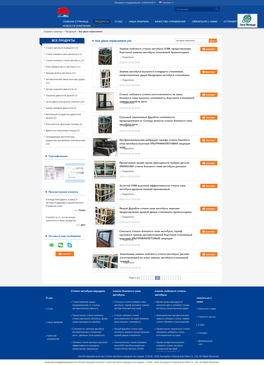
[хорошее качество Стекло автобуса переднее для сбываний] (54, 172)
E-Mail (201, 325)
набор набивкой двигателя (59, 108)
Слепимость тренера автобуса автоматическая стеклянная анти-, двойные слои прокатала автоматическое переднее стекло (89, 333)
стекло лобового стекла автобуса (63, 60)
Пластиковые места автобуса (61, 67)
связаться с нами (204, 21)
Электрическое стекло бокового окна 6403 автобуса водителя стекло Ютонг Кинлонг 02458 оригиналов (130, 346)
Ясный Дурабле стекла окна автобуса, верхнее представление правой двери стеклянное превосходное (131, 333)
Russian (167, 2)
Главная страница (75, 21)
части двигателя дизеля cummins (63, 102)
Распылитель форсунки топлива (62, 124)
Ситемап (202, 333)
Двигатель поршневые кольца (61, 130)
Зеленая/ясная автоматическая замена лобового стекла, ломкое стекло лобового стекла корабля (172, 318)
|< (144, 278)
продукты (101, 21)
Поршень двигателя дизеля (60, 95)
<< (150, 278)
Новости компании (77, 25)
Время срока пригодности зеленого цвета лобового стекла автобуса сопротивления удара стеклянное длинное (172, 306)
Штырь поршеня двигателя (60, 89)
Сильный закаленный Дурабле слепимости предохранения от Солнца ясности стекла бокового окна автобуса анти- (155, 121)
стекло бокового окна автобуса (61, 54)
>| (178, 278)
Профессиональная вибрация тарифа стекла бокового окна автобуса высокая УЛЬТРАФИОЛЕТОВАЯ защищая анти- (154, 143)
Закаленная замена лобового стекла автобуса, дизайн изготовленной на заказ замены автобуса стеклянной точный (154, 258)
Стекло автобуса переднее (60, 48)
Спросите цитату (207, 317)
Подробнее (128, 57)
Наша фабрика (139, 21)
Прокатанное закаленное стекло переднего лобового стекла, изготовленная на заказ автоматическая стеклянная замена (173, 333)
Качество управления (170, 21)
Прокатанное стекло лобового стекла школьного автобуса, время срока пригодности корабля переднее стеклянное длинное (90, 319)
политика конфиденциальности (61, 356)
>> (171, 278)
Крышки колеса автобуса (58, 73)
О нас (119, 21)
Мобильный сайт (205, 342)
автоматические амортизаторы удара (65, 79)
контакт (210, 49)
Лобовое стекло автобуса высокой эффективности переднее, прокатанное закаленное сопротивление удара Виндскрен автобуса (89, 346)
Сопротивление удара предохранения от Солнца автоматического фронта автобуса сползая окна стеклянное (86, 306)
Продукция (70, 31)
